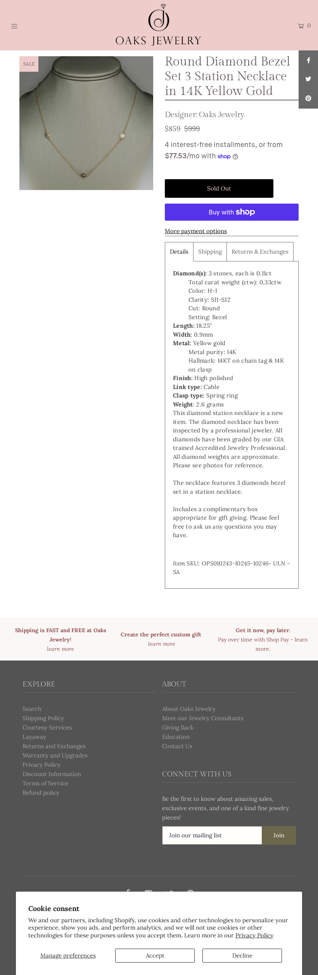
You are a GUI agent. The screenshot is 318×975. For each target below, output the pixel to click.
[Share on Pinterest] (308, 99)
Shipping (210, 251)
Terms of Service (45, 783)
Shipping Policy (43, 718)
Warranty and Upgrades (55, 755)
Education (176, 736)
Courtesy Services (47, 727)
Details (179, 251)
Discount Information (51, 774)
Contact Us (177, 746)
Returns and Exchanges (54, 746)
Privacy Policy (254, 935)
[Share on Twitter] (308, 79)
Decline (242, 955)
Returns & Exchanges (260, 251)
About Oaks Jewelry (189, 708)
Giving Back (178, 727)
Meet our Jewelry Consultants (203, 718)
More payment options (196, 231)
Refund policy (40, 792)
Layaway (34, 736)
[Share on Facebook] (308, 60)
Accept (155, 955)
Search (31, 708)
